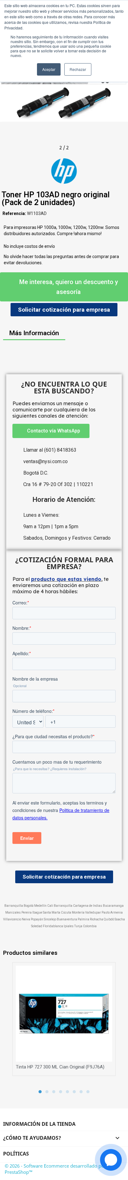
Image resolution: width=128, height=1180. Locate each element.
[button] (6, 88)
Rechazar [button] (78, 69)
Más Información (34, 333)
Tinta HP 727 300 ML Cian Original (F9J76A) (60, 1067)
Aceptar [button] (48, 69)
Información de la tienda (39, 1124)
